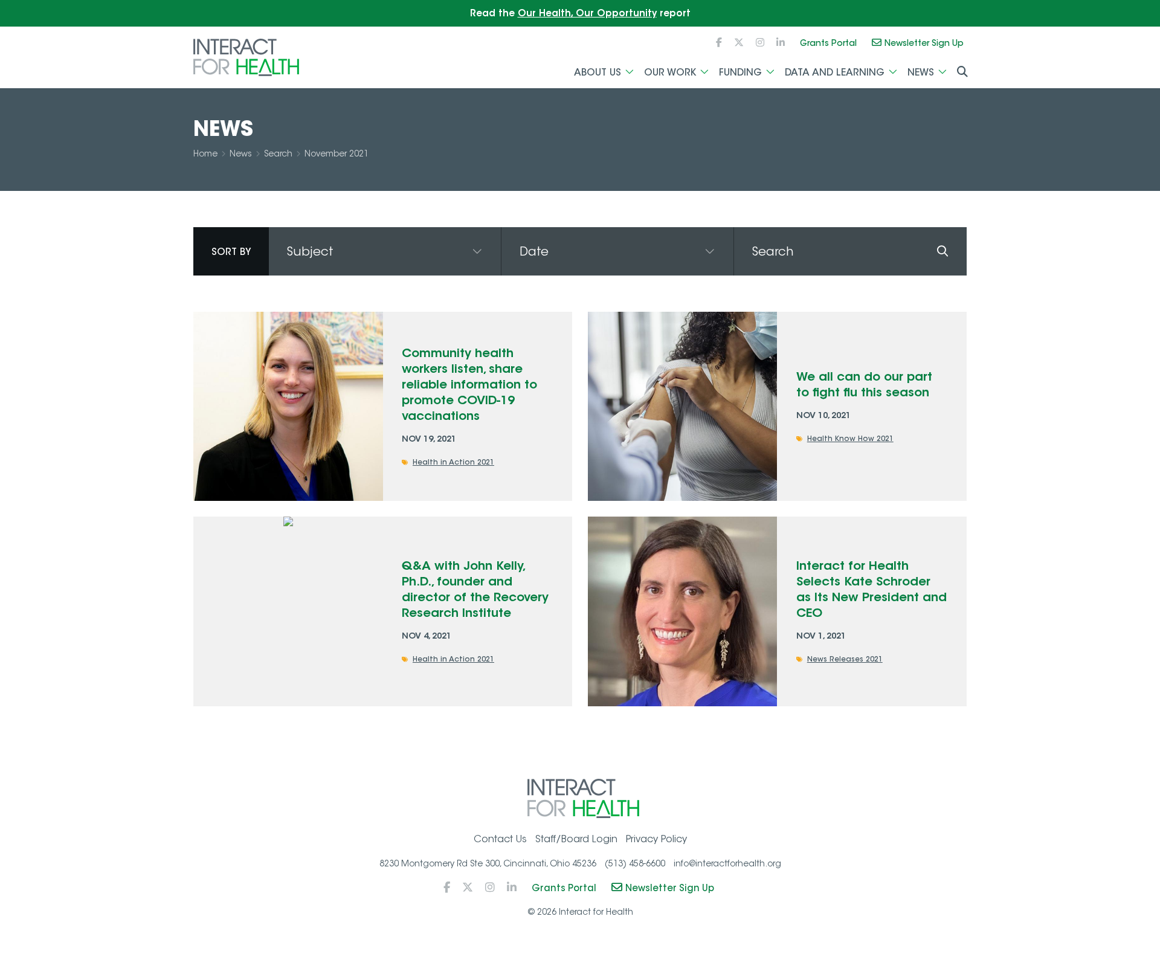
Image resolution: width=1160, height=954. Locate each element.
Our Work (670, 72)
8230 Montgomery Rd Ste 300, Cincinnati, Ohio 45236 (487, 863)
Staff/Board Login (576, 839)
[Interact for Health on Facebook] (719, 42)
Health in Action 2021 (453, 461)
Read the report (580, 13)
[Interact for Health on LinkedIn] (780, 42)
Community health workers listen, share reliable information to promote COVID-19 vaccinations (469, 384)
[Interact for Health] (246, 57)
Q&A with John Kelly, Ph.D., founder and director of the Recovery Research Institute (475, 589)
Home (205, 153)
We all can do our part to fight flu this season (864, 384)
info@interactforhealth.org (727, 863)
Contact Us (500, 839)
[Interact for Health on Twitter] (739, 42)
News (920, 72)
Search (278, 153)
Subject (310, 251)
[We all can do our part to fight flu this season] (682, 406)
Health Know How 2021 (850, 438)
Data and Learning (834, 72)
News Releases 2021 (845, 658)
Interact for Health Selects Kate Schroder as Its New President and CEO (871, 589)
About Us (597, 72)
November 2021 (336, 153)
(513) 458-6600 (635, 863)
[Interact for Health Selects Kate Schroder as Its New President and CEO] (682, 611)
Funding (740, 72)
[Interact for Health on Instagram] (760, 42)
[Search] (942, 251)
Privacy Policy (656, 839)
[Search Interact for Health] (962, 72)
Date (534, 251)
